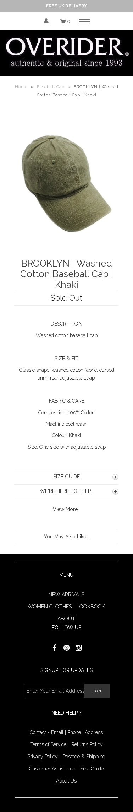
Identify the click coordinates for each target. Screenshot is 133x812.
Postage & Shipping (84, 756)
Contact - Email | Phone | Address (66, 732)
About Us (66, 781)
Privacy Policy (42, 756)
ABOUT (66, 619)
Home (21, 87)
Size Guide (92, 768)
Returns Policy (87, 744)
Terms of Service (48, 744)
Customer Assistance (52, 768)
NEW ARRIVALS (66, 594)
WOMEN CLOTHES (50, 606)
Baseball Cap (51, 87)
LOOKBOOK (91, 606)
